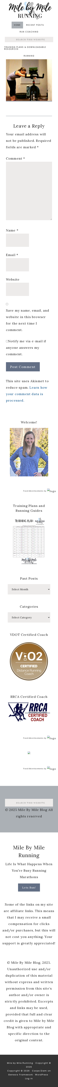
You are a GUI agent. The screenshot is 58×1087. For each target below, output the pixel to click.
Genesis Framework (20, 1074)
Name (12, 230)
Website (12, 279)
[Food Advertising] (29, 753)
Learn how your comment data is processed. (26, 393)
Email (12, 255)
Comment (15, 158)
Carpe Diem (39, 1070)
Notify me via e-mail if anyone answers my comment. (26, 347)
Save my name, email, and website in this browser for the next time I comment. (27, 320)
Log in (29, 1078)
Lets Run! (29, 887)
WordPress (41, 1074)
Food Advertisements (33, 491)
